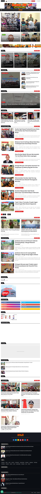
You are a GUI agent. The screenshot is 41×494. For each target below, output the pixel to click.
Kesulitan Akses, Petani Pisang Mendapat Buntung (10, 230)
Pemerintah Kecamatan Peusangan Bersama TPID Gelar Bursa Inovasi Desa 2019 (30, 394)
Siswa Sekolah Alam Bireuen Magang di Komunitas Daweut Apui (32, 82)
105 (8, 214)
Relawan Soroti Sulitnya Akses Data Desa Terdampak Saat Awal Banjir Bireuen (29, 28)
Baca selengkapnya (19, 138)
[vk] (30, 307)
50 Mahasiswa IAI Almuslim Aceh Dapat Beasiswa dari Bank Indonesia (32, 86)
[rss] (30, 309)
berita (9, 462)
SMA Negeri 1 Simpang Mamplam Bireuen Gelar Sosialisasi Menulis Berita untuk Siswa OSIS (33, 73)
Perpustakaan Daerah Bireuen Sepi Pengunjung (32, 78)
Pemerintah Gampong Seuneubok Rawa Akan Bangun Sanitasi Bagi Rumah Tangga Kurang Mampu (10, 428)
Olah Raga (35, 462)
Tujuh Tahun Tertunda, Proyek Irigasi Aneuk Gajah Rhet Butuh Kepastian (20, 58)
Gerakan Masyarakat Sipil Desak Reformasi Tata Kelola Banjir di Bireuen (27, 191)
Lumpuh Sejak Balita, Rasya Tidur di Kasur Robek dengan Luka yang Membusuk (7, 121)
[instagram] (10, 304)
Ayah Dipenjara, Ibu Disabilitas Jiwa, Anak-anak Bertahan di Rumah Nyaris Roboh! (33, 58)
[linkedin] (25, 440)
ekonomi (13, 462)
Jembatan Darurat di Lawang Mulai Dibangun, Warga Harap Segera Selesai (26, 253)
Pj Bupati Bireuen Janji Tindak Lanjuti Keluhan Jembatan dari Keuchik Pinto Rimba (26, 265)
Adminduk (3, 462)
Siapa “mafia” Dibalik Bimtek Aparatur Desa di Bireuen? (15, 474)
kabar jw (17, 134)
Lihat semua (37, 50)
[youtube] (30, 304)
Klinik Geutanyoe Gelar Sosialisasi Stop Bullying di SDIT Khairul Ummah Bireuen (10, 81)
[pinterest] (27, 440)
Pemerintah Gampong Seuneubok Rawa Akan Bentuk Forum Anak (10, 393)
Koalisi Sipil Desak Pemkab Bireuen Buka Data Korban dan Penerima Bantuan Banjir (10, 27)
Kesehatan (26, 462)
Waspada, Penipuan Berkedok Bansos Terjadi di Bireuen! (15, 483)
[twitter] (30, 302)
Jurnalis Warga (22, 462)
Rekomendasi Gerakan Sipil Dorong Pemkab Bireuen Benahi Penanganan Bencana (26, 179)
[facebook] (10, 302)
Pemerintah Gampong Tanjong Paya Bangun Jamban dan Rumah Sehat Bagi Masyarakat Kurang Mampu (30, 411)
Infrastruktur (17, 462)
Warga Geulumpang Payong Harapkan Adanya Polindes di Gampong (17, 371)
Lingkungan (31, 462)
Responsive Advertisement (20, 351)
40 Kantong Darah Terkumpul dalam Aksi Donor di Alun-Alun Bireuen (19, 121)
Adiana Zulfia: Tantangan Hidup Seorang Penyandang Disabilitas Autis (33, 121)
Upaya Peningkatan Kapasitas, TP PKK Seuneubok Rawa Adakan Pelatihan (9, 410)
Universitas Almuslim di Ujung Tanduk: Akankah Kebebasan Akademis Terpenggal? (19, 103)
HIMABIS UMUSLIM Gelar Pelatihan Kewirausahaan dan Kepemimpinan (29, 230)
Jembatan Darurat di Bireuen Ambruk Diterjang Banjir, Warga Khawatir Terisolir (26, 242)
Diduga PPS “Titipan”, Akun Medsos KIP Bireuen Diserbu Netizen (16, 478)
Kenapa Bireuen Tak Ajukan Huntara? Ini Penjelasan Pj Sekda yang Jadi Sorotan (30, 37)
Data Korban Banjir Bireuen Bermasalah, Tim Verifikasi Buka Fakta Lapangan (10, 37)
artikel (6, 462)
